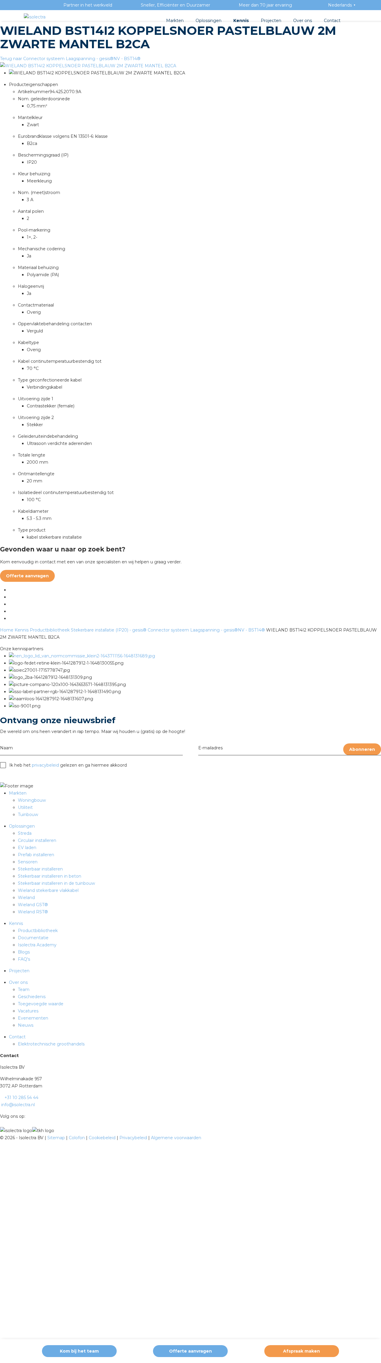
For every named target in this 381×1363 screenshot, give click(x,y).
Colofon (77, 1137)
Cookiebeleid (103, 1137)
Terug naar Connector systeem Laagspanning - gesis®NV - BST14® (70, 58)
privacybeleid (45, 765)
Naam (6, 748)
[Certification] (82, 656)
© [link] (2, 1137)
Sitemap (56, 1137)
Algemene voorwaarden (176, 1137)
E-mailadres (210, 748)
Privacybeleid (133, 1137)
